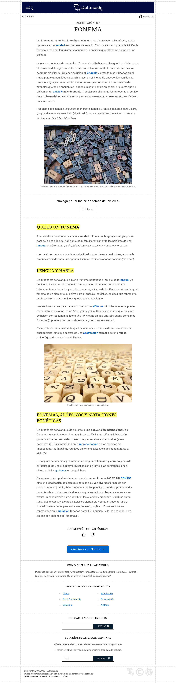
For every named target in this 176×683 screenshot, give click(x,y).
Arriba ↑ (64, 676)
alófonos (98, 306)
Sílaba (66, 593)
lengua (124, 279)
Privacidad (45, 676)
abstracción (90, 332)
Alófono (105, 605)
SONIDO (126, 478)
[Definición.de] (88, 8)
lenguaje (91, 72)
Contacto (55, 676)
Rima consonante (72, 599)
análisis (58, 91)
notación (63, 511)
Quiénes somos (31, 676)
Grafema (67, 605)
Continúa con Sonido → (88, 549)
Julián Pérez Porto (59, 572)
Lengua (30, 17)
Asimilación (107, 593)
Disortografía (107, 599)
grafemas (61, 470)
